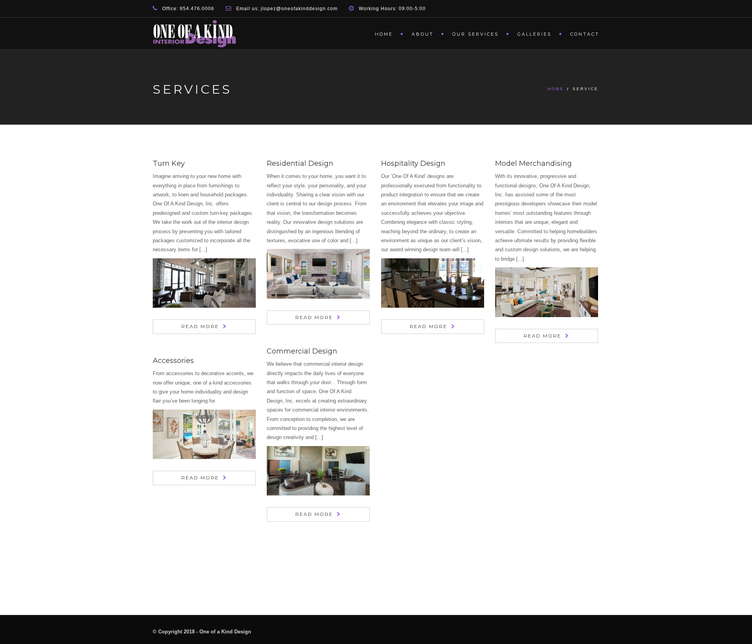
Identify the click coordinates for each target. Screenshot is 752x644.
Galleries (534, 34)
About (423, 34)
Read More (200, 326)
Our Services (475, 34)
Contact (584, 34)
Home (384, 34)
